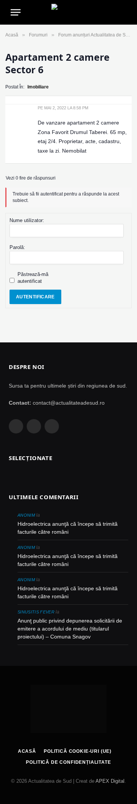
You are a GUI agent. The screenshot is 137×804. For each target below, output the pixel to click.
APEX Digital (110, 781)
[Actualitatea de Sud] (68, 12)
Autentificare (35, 297)
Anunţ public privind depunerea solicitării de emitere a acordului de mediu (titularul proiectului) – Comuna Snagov (70, 629)
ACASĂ (27, 751)
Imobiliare (38, 87)
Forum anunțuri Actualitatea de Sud (94, 35)
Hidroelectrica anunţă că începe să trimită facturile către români (68, 528)
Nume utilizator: (27, 220)
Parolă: (17, 247)
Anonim (26, 515)
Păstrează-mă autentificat (33, 277)
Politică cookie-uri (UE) (78, 751)
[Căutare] (122, 12)
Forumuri (38, 35)
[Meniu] (16, 12)
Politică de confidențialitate (68, 762)
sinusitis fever (36, 612)
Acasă (11, 35)
